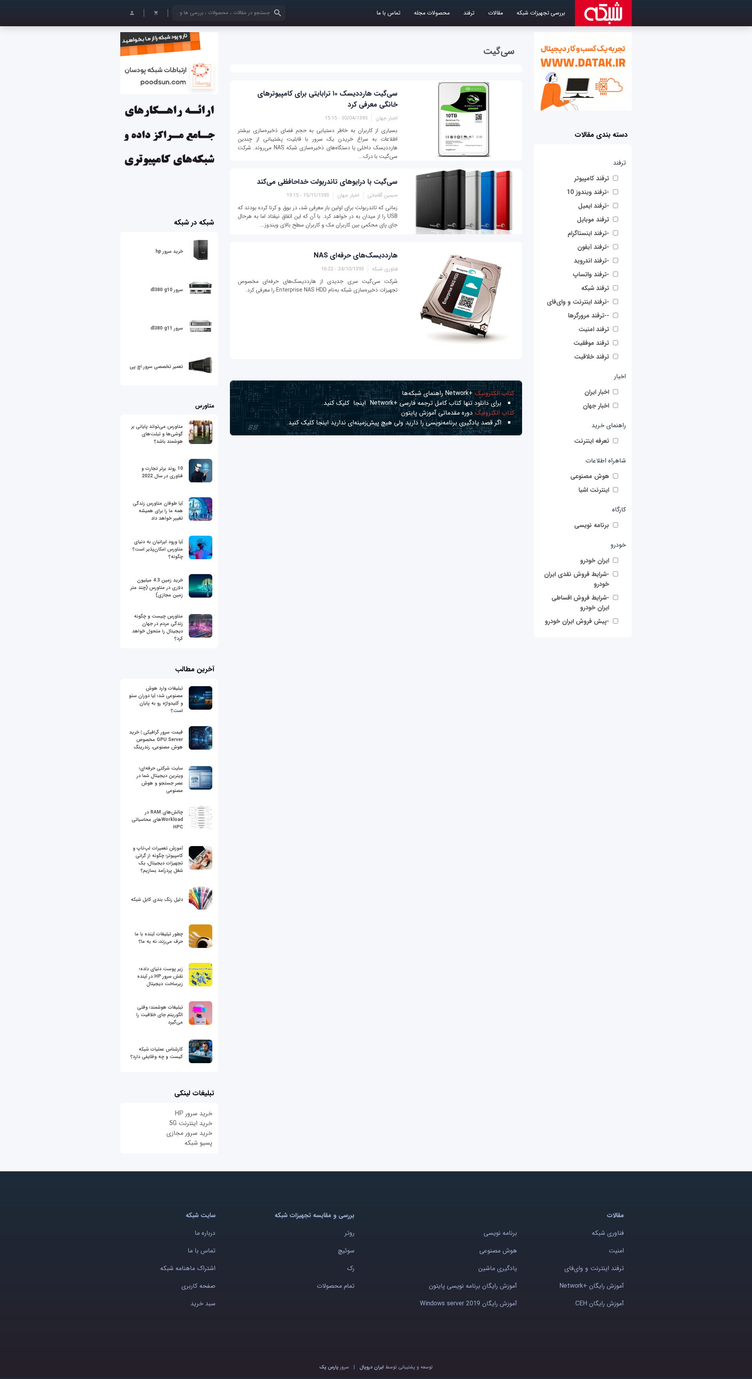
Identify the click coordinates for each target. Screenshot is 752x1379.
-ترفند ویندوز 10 (588, 192)
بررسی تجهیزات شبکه (541, 13)
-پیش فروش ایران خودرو (577, 621)
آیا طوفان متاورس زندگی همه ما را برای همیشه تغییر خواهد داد (158, 511)
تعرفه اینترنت (591, 441)
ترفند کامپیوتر (591, 178)
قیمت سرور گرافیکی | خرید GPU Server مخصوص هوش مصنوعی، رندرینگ (156, 739)
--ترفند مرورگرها (588, 316)
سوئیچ (346, 1251)
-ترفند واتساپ (591, 274)
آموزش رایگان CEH (599, 1303)
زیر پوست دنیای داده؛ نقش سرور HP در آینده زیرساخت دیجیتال (160, 976)
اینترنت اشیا (593, 490)
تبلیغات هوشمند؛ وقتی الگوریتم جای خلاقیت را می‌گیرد (159, 1015)
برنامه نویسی (591, 525)
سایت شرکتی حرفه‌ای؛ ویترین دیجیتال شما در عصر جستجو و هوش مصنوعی (160, 779)
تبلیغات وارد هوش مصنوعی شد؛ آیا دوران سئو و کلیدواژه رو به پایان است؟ (156, 699)
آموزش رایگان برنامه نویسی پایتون (473, 1286)
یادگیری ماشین (497, 1268)
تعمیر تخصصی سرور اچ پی (156, 366)
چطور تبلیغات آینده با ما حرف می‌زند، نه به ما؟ (159, 937)
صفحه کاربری (198, 1286)
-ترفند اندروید (591, 261)
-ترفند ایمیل (593, 206)
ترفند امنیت (593, 329)
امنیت (616, 1251)
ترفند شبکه (595, 288)
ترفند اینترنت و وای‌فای (594, 1268)
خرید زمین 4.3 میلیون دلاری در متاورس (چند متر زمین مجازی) (156, 587)
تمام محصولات (335, 1286)
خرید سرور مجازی (189, 1133)
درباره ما (205, 1233)
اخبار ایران (596, 392)
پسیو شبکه (198, 1143)
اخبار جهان (596, 406)
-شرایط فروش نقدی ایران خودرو (576, 579)
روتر (349, 1233)
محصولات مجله (432, 13)
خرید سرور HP (193, 1113)
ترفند (468, 13)
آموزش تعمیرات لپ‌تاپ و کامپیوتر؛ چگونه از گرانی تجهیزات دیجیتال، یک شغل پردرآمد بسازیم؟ (158, 859)
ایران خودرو (594, 560)
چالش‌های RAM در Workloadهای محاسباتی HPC (157, 819)
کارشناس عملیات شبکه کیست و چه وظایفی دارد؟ (156, 1053)
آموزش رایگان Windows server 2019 (468, 1303)
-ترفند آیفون (593, 247)
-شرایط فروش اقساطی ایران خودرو (580, 602)
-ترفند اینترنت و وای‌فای (578, 302)
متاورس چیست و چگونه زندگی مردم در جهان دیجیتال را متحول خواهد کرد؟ (157, 627)
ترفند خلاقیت (591, 357)
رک (350, 1268)
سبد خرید (202, 1303)
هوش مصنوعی (589, 476)
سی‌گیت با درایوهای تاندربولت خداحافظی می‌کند (327, 181)
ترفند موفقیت (591, 343)
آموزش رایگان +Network (591, 1286)
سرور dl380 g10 (166, 290)
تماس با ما (388, 13)
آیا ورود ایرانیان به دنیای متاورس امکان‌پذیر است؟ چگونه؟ (157, 549)
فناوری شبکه (608, 1233)
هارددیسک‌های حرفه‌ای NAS (356, 255)
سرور (334, 1367)
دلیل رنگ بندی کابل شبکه (157, 899)
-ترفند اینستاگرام (588, 233)
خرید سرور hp (169, 251)
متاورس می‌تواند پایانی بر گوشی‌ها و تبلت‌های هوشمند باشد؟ (157, 434)
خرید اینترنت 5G (190, 1123)
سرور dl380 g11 (166, 328)
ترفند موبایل (593, 220)
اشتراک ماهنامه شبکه (187, 1268)
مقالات (495, 13)
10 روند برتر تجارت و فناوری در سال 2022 (162, 472)
